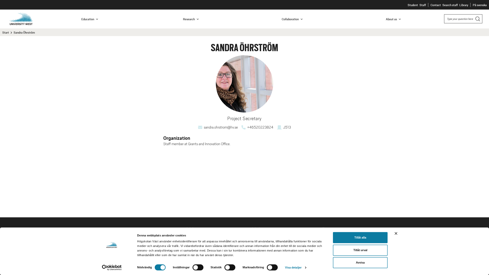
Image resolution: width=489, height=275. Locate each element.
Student (413, 5)
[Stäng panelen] (396, 233)
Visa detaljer (293, 267)
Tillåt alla (360, 237)
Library (463, 5)
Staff (422, 5)
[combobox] (463, 18)
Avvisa (360, 262)
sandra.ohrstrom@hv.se (221, 127)
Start (5, 32)
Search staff (450, 5)
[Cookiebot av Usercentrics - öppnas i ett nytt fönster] (112, 267)
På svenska (480, 5)
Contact (436, 5)
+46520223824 (260, 127)
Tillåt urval (360, 250)
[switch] (198, 267)
